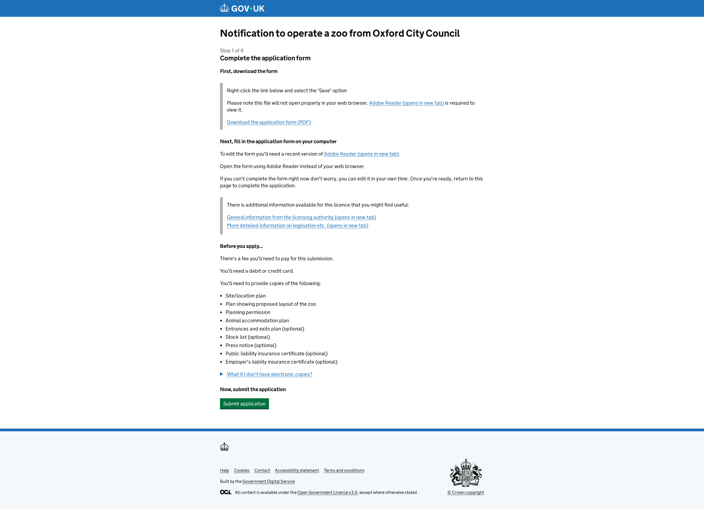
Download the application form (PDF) (269, 122)
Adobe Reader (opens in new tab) (406, 103)
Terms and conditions (344, 470)
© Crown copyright (465, 492)
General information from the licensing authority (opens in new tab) (301, 217)
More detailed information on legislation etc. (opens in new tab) (297, 225)
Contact (262, 470)
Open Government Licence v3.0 (327, 492)
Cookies (241, 470)
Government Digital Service (268, 481)
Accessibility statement (297, 470)
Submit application (244, 403)
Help (224, 470)
